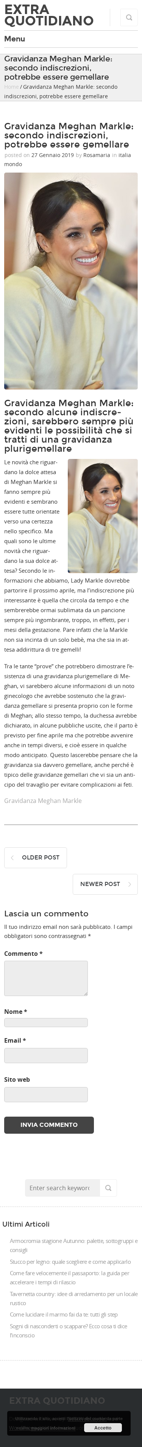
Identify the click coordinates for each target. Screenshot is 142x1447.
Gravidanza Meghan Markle (43, 801)
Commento (23, 953)
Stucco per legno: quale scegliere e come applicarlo (70, 1261)
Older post (40, 857)
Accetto (102, 1427)
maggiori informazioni (53, 1428)
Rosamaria (96, 155)
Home (11, 86)
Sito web (17, 1079)
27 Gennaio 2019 (52, 155)
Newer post (100, 884)
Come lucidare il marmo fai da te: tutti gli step (64, 1314)
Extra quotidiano (49, 15)
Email (15, 1040)
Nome (15, 1011)
